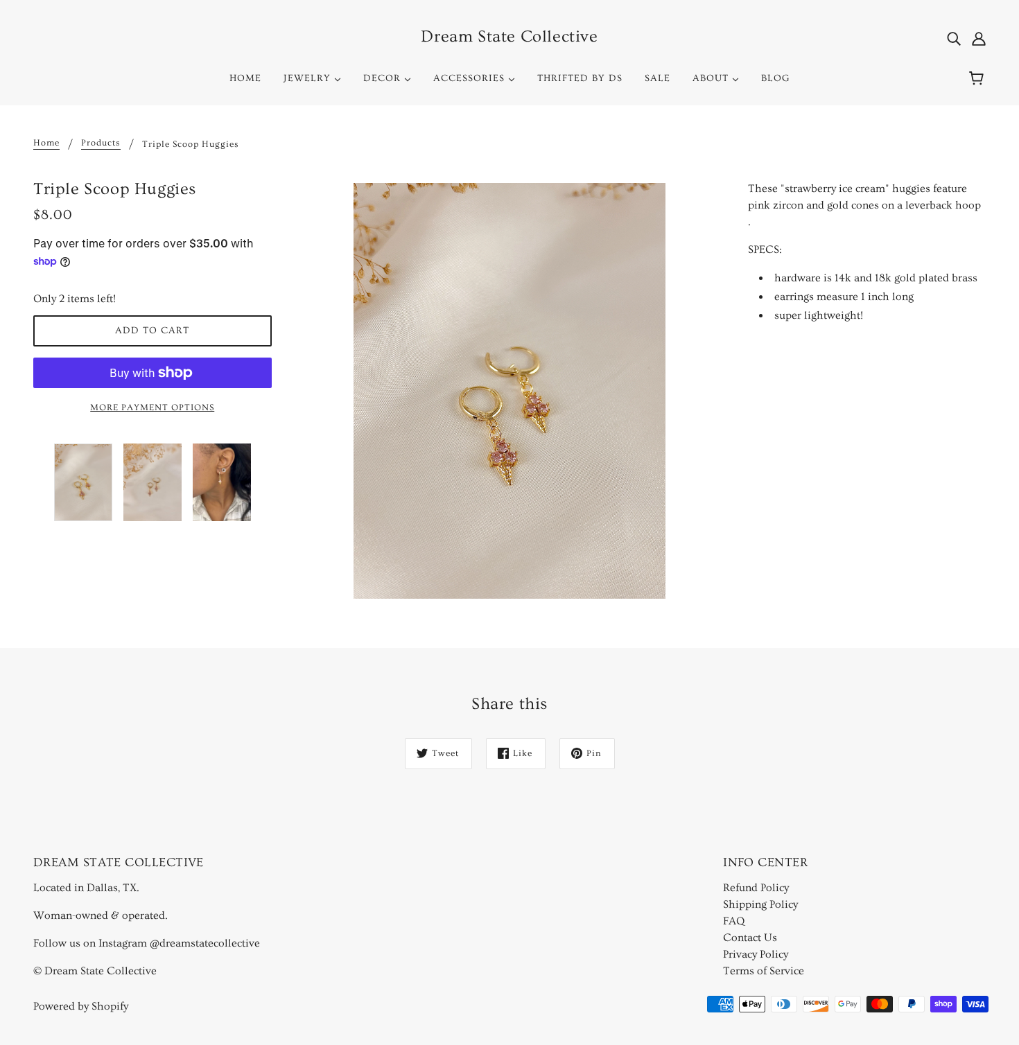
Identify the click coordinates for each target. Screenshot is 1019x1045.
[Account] (978, 36)
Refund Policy (756, 887)
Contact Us (750, 937)
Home (46, 143)
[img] (953, 36)
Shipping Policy (760, 904)
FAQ (733, 921)
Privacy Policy (755, 954)
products (101, 143)
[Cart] (978, 78)
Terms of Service (763, 971)
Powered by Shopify (80, 1006)
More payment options (152, 407)
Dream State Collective (509, 36)
